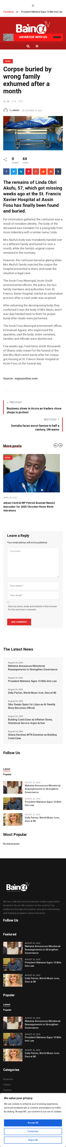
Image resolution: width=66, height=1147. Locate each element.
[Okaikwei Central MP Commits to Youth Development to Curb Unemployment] (33, 473)
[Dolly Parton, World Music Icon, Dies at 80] (12, 815)
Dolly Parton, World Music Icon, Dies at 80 (32, 689)
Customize (33, 1131)
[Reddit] (43, 171)
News (8, 61)
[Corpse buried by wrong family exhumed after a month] (33, 133)
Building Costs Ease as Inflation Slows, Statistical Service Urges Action (30, 717)
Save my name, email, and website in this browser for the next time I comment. (32, 604)
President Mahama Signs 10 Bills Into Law (30, 12)
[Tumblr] (58, 171)
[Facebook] (6, 171)
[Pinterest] (28, 171)
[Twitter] (14, 171)
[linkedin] (21, 171)
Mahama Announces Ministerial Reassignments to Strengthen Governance (33, 664)
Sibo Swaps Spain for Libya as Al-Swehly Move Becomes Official (31, 702)
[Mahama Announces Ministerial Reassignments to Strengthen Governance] (12, 783)
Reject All (33, 1140)
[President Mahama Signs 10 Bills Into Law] (12, 799)
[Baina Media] (33, 28)
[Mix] (50, 171)
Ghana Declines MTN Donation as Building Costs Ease (32, 732)
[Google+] (36, 171)
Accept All (33, 1123)
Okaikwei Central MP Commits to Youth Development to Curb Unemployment (27, 505)
